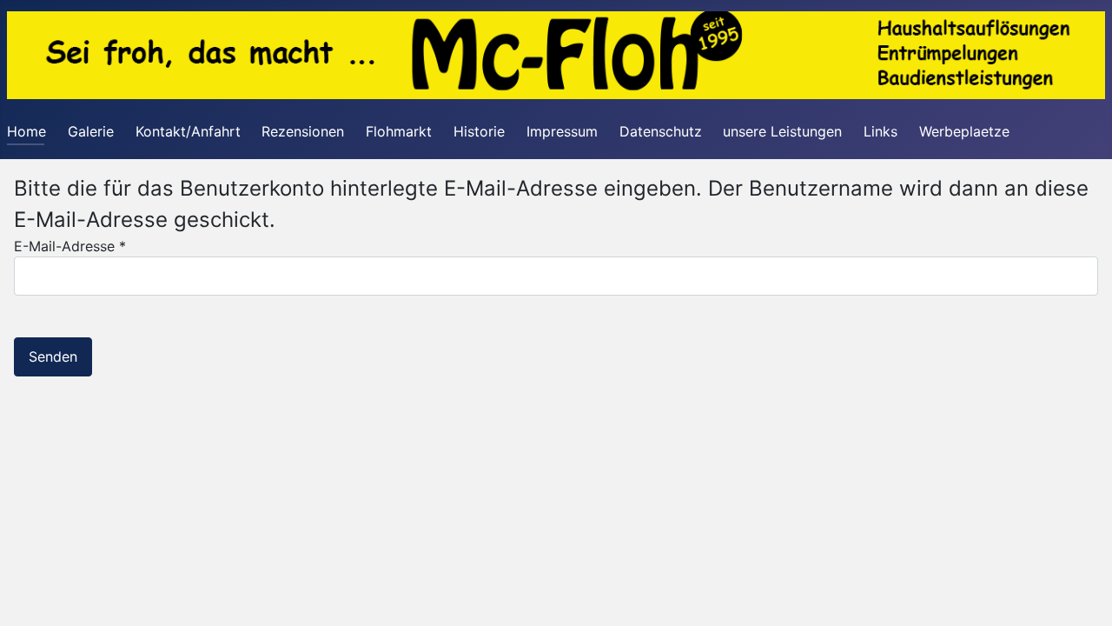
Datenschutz (660, 131)
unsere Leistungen (782, 131)
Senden (53, 356)
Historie (479, 131)
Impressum (562, 131)
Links (880, 131)
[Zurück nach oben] (1081, 594)
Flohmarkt (399, 131)
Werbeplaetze (964, 131)
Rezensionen (302, 131)
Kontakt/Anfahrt (188, 131)
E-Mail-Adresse (70, 246)
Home (26, 131)
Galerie (91, 131)
